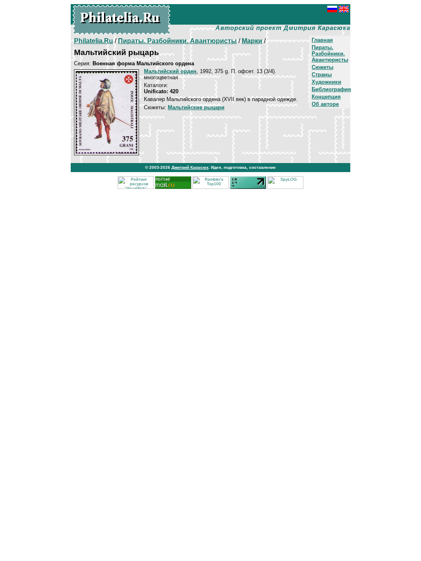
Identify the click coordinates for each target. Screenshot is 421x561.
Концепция (326, 97)
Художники (326, 82)
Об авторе (325, 104)
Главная (322, 40)
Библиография (331, 89)
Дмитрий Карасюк (189, 167)
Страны (322, 74)
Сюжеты (322, 67)
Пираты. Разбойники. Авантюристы (330, 53)
